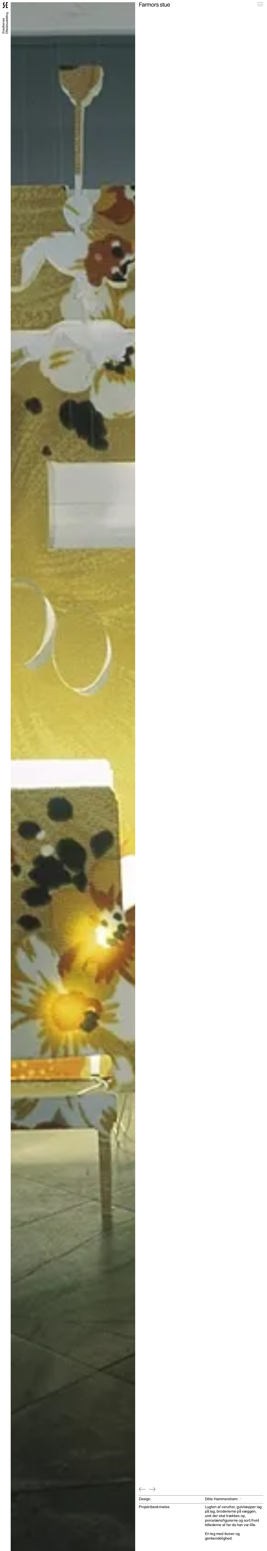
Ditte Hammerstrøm (221, 1499)
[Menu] (260, 4)
